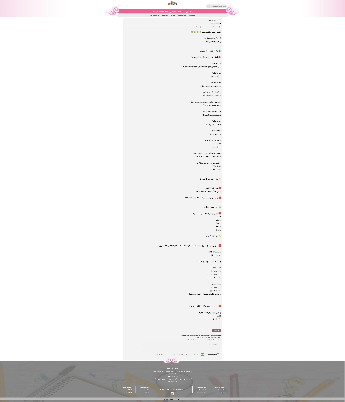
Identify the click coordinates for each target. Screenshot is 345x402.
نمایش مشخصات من (212, 354)
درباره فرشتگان (182, 15)
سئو (174, 399)
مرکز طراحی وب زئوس (168, 399)
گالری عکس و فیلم (154, 15)
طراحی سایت (178, 399)
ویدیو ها (221, 392)
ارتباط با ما (146, 389)
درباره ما (147, 392)
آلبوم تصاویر (165, 15)
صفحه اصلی (192, 15)
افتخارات (173, 15)
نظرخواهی (129, 389)
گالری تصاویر (220, 389)
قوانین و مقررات (128, 392)
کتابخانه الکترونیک (201, 392)
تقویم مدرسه (202, 389)
